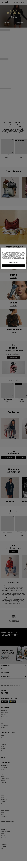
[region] (13, 258)
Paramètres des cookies (13, 262)
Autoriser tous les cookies (13, 265)
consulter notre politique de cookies (18, 258)
